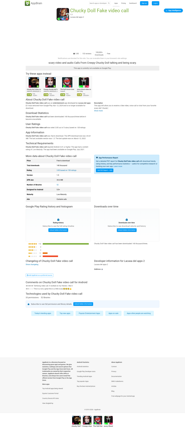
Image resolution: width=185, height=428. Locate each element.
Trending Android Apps (84, 376)
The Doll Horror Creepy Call (67, 89)
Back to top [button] (179, 408)
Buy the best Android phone (86, 386)
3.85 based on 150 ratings (66, 170)
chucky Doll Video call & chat (34, 89)
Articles (113, 386)
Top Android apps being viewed (52, 388)
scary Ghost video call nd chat (84, 89)
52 (58, 185)
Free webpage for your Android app (123, 396)
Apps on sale (113, 313)
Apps (116, 3)
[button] (126, 269)
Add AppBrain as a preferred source (40, 275)
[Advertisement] (90, 36)
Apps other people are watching (139, 313)
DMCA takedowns (117, 381)
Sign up (144, 3)
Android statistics (83, 366)
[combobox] (98, 3)
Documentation (116, 376)
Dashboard (133, 3)
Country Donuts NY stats (50, 398)
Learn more (118, 166)
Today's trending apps (42, 313)
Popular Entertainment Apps (89, 313)
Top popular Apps (83, 381)
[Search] (108, 3)
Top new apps (65, 313)
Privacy (113, 371)
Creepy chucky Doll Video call (50, 89)
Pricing (123, 3)
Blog (112, 391)
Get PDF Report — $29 (105, 170)
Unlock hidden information (58, 230)
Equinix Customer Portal (50, 393)
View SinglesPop (47, 403)
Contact (114, 366)
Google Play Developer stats (86, 371)
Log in (156, 3)
